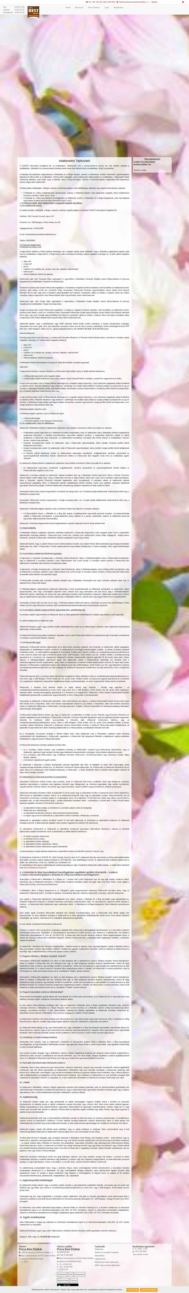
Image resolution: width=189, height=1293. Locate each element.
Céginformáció (100, 1259)
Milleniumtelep (63, 1280)
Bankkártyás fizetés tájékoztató (106, 1262)
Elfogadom (133, 1290)
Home (68, 7)
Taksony (74, 1280)
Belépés (154, 2)
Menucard (79, 7)
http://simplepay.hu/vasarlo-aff (35, 868)
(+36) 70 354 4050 (108, 2)
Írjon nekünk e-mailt (140, 1254)
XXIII (71, 1274)
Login (107, 7)
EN (98, 2)
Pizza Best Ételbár (30, 1249)
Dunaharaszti (79, 1274)
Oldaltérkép (99, 1249)
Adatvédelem (100, 1256)
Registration (118, 7)
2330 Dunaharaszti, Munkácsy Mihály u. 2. (133, 2)
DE (94, 2)
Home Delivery (94, 7)
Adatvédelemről (148, 1290)
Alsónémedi (62, 1274)
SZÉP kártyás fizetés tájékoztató (107, 1265)
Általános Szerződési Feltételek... (107, 1252)
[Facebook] (183, 2)
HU (90, 2)
